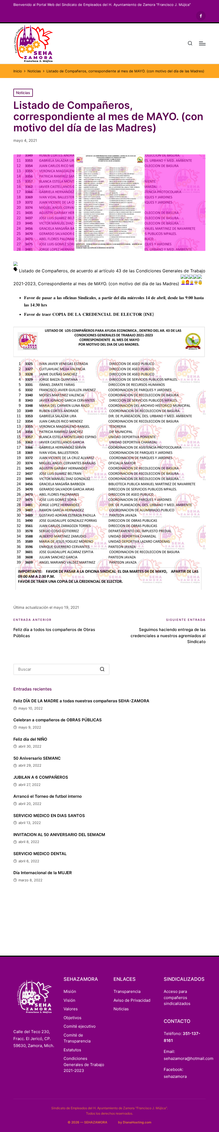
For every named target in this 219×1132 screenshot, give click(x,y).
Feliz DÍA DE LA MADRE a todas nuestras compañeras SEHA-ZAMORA (81, 700)
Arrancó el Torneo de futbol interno (47, 796)
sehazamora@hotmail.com (188, 1058)
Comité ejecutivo (80, 1026)
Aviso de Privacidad (132, 1000)
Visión (69, 1000)
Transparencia (127, 991)
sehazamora (175, 1076)
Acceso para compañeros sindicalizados (177, 997)
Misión (70, 991)
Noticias (23, 92)
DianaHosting (133, 1122)
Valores (71, 1008)
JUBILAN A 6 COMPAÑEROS (40, 777)
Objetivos (72, 1017)
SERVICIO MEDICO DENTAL (40, 853)
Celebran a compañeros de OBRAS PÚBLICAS (57, 719)
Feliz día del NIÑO (30, 739)
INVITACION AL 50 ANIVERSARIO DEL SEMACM (59, 834)
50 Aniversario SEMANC (37, 758)
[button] (102, 669)
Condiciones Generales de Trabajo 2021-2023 (84, 1064)
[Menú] (202, 43)
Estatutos (72, 1049)
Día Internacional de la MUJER (42, 872)
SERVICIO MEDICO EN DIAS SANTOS (49, 815)
